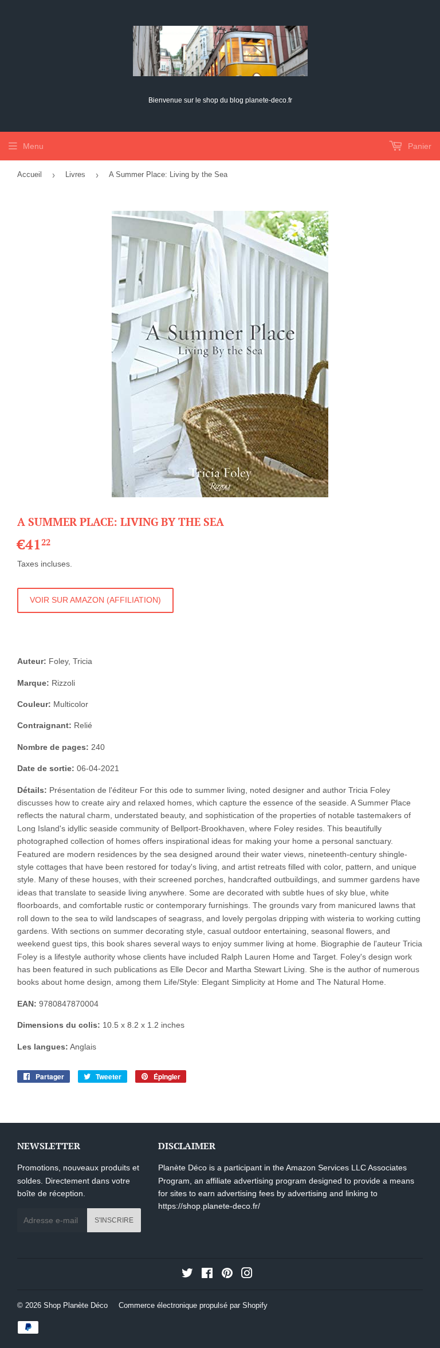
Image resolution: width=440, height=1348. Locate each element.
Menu (33, 146)
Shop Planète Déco (76, 1305)
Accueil (29, 174)
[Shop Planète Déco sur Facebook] (207, 1274)
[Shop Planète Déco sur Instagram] (247, 1274)
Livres (75, 174)
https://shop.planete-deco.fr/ (209, 1206)
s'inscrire (114, 1220)
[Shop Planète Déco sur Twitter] (187, 1274)
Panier (418, 146)
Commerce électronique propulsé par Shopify (193, 1305)
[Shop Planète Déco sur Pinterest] (227, 1274)
